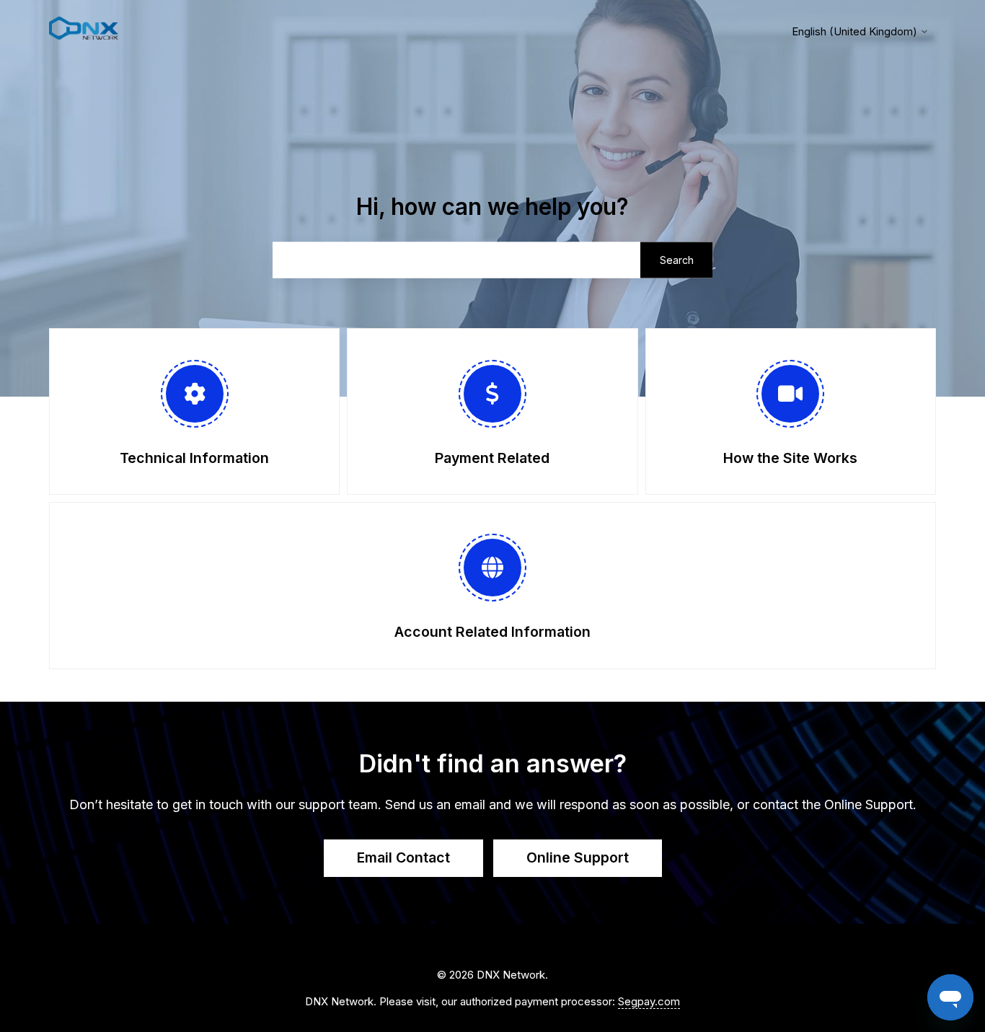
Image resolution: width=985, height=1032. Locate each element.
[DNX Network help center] (83, 31)
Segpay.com (649, 1001)
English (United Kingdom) (856, 31)
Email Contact (403, 857)
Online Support (577, 857)
